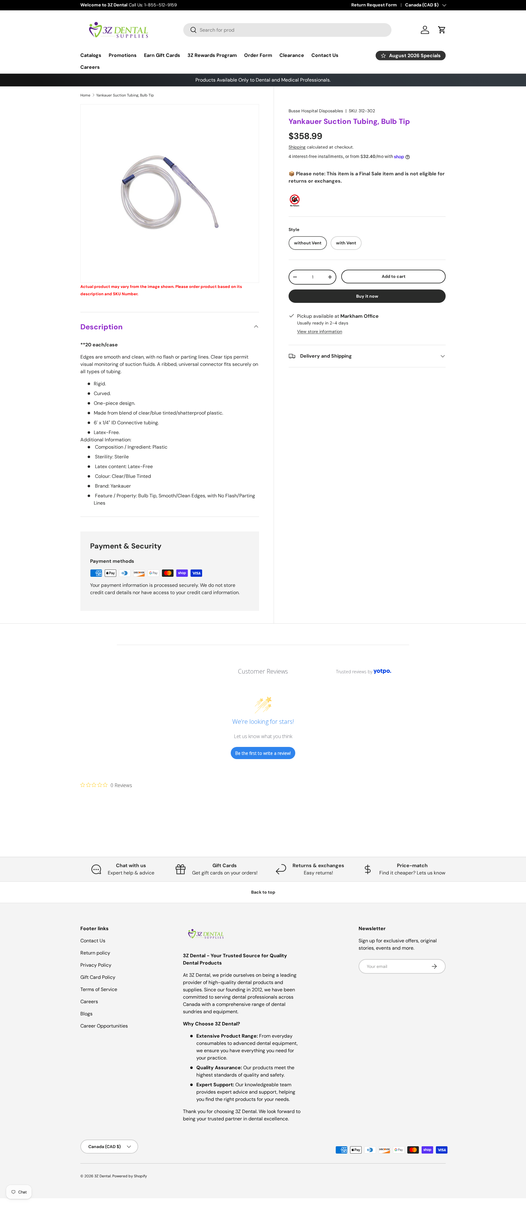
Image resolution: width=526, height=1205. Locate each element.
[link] (106, 785)
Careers (90, 67)
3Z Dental (102, 1176)
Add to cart (393, 276)
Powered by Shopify (129, 1176)
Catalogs (90, 55)
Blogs (86, 1014)
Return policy (95, 953)
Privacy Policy (95, 965)
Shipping (297, 147)
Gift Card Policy (97, 977)
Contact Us (324, 55)
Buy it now (367, 296)
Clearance (291, 55)
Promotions (123, 55)
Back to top (263, 892)
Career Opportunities (104, 1026)
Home (85, 95)
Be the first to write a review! (263, 753)
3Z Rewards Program (212, 55)
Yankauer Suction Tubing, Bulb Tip (125, 95)
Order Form (258, 55)
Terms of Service (98, 989)
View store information (319, 331)
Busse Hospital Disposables (316, 111)
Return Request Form (374, 5)
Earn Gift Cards (162, 55)
